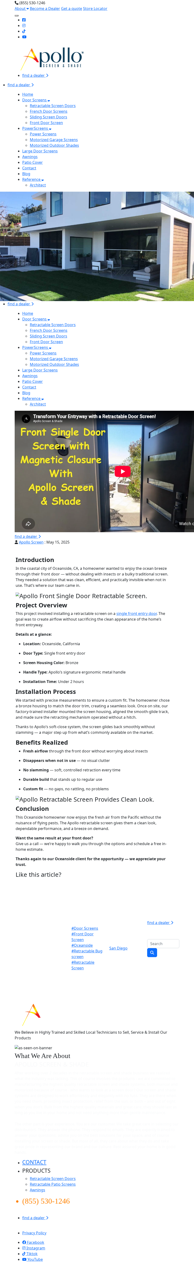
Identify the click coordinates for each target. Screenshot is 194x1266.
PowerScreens (35, 128)
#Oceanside (82, 945)
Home (27, 94)
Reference (31, 179)
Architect (38, 185)
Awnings (30, 156)
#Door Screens (84, 928)
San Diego (118, 948)
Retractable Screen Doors (53, 105)
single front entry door (136, 613)
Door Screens (35, 100)
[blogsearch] (152, 952)
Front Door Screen (46, 122)
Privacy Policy (34, 1233)
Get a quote (71, 8)
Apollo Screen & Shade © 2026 (42, 1227)
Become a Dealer (45, 8)
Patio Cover (32, 162)
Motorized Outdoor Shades (54, 145)
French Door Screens (48, 111)
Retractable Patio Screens (53, 1184)
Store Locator (95, 8)
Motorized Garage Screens (54, 139)
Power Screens (43, 134)
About (20, 8)
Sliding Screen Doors (48, 117)
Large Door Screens (40, 151)
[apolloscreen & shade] (54, 1014)
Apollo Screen (31, 542)
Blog (26, 173)
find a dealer (34, 75)
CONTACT (34, 1162)
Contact (29, 168)
